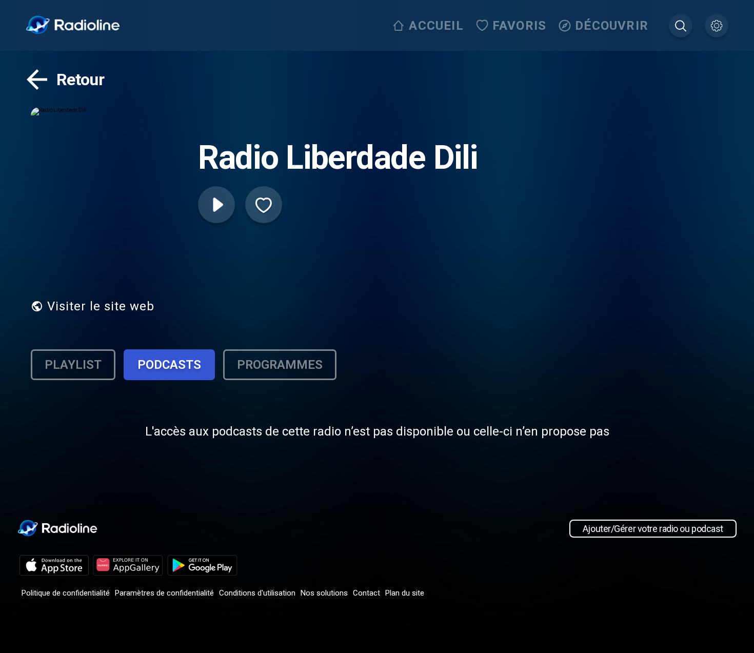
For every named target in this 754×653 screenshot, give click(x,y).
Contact (366, 593)
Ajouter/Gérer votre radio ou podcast (653, 528)
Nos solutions (324, 593)
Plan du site (404, 593)
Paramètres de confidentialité (164, 593)
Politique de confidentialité (66, 593)
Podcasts (169, 365)
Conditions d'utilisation (257, 593)
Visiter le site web (100, 306)
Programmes (280, 365)
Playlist (73, 365)
